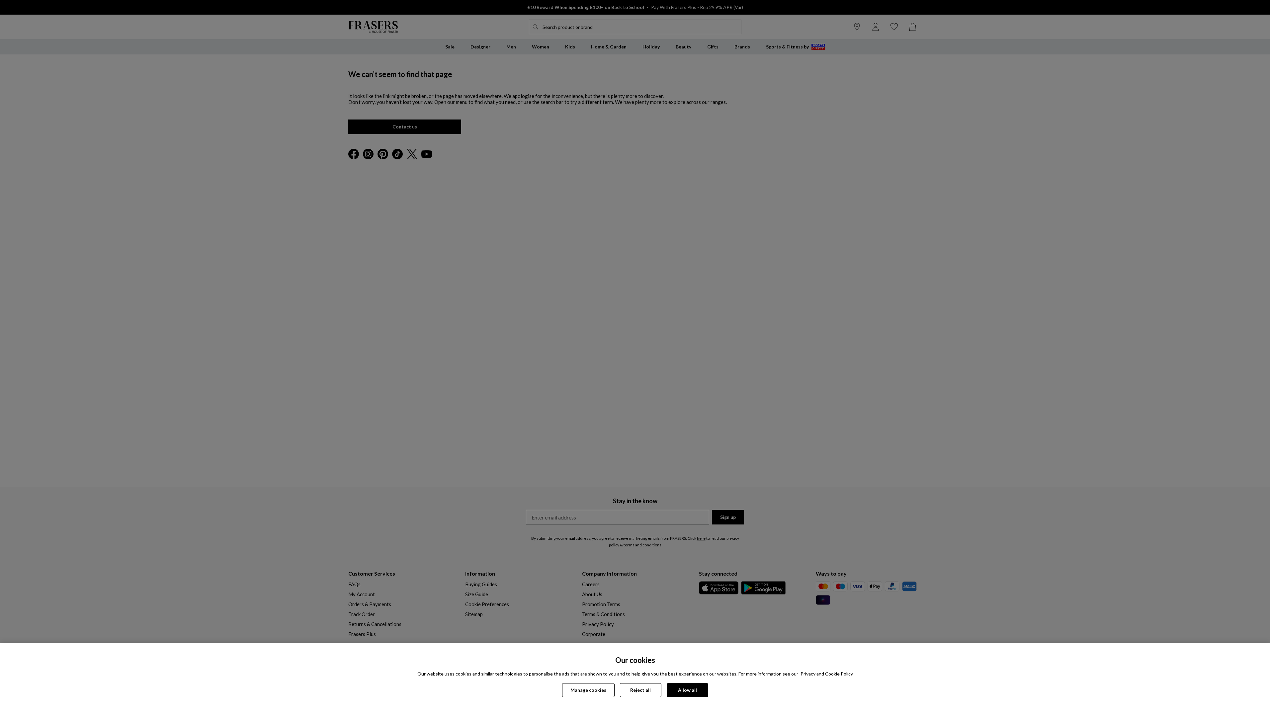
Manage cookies (588, 690)
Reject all (640, 690)
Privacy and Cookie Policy (827, 674)
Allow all (687, 690)
